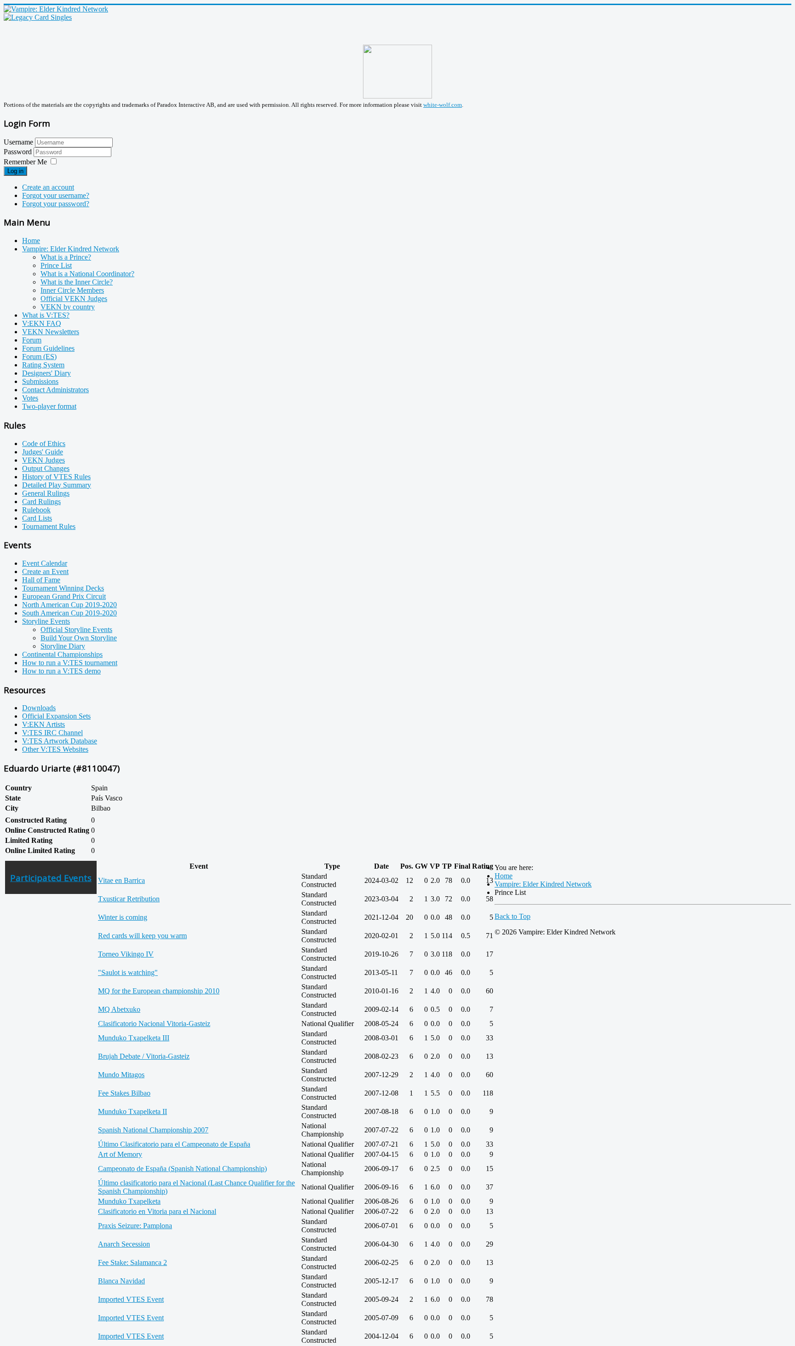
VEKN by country (67, 307)
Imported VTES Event (131, 1299)
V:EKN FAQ (41, 323)
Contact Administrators (55, 390)
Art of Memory (120, 1154)
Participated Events (51, 877)
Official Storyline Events (76, 629)
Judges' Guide (42, 452)
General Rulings (45, 493)
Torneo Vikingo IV (126, 954)
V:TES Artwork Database (59, 741)
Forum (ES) (39, 356)
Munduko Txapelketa (129, 1201)
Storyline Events (46, 621)
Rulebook (36, 510)
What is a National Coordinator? (87, 274)
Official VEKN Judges (73, 298)
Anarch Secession (124, 1244)
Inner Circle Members (72, 290)
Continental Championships (62, 654)
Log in (15, 171)
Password (19, 152)
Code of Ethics (43, 443)
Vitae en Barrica (121, 880)
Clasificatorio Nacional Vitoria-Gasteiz (154, 1023)
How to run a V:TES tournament (69, 663)
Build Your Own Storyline (78, 638)
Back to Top (512, 916)
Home (31, 240)
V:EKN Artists (43, 724)
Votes (30, 398)
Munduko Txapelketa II (132, 1111)
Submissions (40, 381)
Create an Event (45, 571)
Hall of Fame (41, 580)
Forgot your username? (55, 195)
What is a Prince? (65, 257)
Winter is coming (122, 917)
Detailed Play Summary (56, 485)
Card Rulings (41, 501)
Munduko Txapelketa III (133, 1038)
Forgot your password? (55, 204)
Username (18, 142)
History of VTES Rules (56, 477)
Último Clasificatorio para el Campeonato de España (174, 1144)
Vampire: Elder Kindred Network (70, 249)
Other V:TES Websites (55, 749)
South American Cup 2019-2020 (69, 613)
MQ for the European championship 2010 (158, 991)
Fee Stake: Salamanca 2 (132, 1262)
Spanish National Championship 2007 (153, 1130)
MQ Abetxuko (119, 1009)
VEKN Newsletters (50, 332)
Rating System (43, 365)
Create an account (48, 187)
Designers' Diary (46, 373)
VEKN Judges (43, 460)
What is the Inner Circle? (76, 282)
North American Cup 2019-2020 (69, 605)
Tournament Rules (48, 526)
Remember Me (25, 162)
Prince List (56, 265)
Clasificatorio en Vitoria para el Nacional (157, 1211)
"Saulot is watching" (128, 972)
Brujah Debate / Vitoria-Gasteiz (144, 1056)
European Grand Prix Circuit (64, 596)
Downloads (39, 708)
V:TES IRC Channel (52, 733)
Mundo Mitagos (121, 1075)
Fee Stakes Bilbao (124, 1093)
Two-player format (49, 406)
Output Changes (45, 468)
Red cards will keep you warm (142, 936)
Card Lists (37, 518)
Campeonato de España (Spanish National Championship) (182, 1168)
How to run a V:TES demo (61, 671)
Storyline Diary (62, 646)
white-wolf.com (442, 104)
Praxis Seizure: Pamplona (135, 1226)
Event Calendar (44, 563)
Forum (31, 340)
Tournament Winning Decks (63, 588)
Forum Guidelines (48, 348)
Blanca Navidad (121, 1281)
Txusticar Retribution (129, 899)
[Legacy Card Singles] (38, 17)
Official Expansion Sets (56, 716)
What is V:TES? (45, 315)
